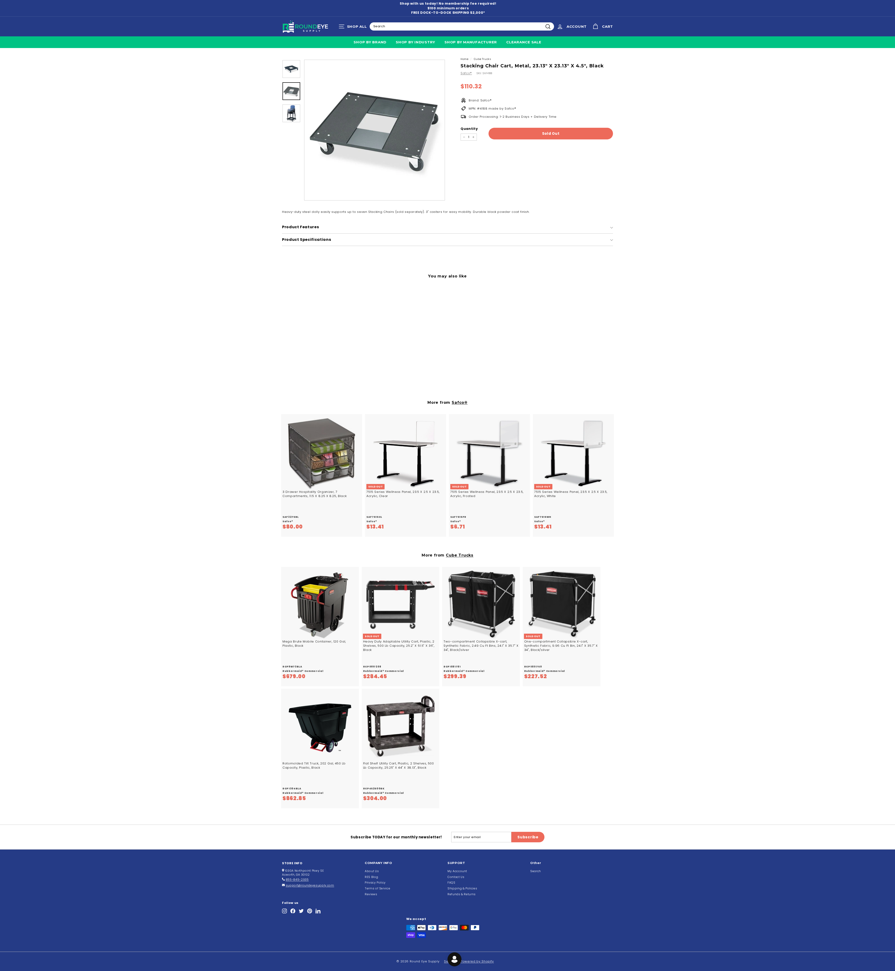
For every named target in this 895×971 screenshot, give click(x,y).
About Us (372, 871)
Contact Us (456, 877)
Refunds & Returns (462, 894)
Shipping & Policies (462, 888)
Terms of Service (377, 888)
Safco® (466, 73)
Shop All (354, 27)
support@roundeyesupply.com (310, 885)
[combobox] (462, 26)
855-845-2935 (297, 879)
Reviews (371, 894)
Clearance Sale (523, 42)
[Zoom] (374, 130)
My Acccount (457, 871)
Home (464, 59)
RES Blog (371, 877)
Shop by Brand (370, 42)
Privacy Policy (375, 883)
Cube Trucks (482, 59)
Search (535, 871)
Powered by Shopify (477, 961)
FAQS (451, 883)
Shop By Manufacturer (470, 42)
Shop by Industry (415, 42)
